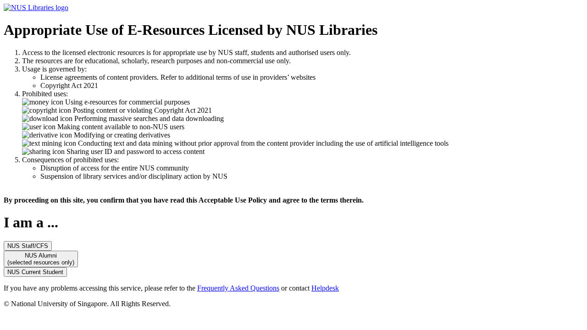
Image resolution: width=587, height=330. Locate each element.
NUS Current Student (35, 272)
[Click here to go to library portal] (36, 7)
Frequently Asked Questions (238, 288)
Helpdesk (325, 288)
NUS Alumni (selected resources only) (40, 259)
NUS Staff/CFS (27, 245)
